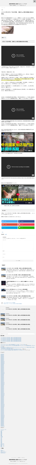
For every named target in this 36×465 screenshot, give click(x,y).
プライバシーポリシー (14, 457)
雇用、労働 (2, 445)
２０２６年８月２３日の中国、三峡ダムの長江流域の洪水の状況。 (18, 309)
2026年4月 (2, 357)
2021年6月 (2, 409)
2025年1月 (2, 371)
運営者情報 (19, 457)
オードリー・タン (3, 429)
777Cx (24, 344)
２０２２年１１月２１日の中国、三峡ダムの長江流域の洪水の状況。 (19, 268)
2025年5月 (2, 367)
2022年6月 (2, 398)
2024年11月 (2, 372)
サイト (3, 257)
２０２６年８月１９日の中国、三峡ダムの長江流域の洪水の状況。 (11, 341)
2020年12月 (2, 415)
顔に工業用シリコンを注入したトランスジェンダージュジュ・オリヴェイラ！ (13, 347)
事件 (1, 431)
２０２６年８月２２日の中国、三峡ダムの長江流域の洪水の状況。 (18, 315)
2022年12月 (2, 393)
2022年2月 (2, 402)
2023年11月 (2, 383)
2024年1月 (2, 381)
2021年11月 (2, 405)
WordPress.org (3, 452)
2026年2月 (2, 359)
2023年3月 (2, 390)
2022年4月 (2, 400)
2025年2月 (2, 370)
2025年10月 (2, 363)
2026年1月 (2, 360)
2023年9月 (2, 385)
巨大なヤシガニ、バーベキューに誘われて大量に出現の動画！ (13, 303)
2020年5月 (2, 421)
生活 (1, 437)
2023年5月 (2, 388)
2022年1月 (2, 403)
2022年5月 (2, 399)
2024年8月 (2, 375)
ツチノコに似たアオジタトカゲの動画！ (10, 302)
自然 (1, 441)
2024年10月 (2, 373)
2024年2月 (2, 380)
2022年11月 (2, 394)
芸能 (1, 442)
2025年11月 (2, 362)
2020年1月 (2, 425)
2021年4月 (2, 411)
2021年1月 (2, 414)
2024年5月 (2, 377)
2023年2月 (2, 391)
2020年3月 (2, 423)
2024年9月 (2, 374)
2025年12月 (2, 361)
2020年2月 (2, 424)
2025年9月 (2, 364)
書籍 (1, 435)
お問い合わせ (23, 457)
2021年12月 (2, 404)
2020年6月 (2, 420)
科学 (1, 439)
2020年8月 (2, 418)
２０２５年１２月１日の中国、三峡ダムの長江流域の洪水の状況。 (18, 274)
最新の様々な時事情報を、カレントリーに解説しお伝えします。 (18, 461)
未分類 (2, 436)
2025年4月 (2, 368)
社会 (1, 438)
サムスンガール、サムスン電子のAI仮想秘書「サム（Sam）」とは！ (11, 344)
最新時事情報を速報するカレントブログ (18, 3)
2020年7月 (2, 419)
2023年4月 (2, 389)
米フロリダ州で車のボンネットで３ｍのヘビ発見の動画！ (17, 289)
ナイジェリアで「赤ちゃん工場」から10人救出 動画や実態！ (10, 345)
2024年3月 (2, 379)
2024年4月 (2, 378)
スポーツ (2, 430)
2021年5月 (2, 410)
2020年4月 (2, 422)
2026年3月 (2, 358)
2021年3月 (2, 412)
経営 (1, 440)
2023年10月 (2, 384)
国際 (1, 432)
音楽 (1, 446)
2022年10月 (2, 395)
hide (5, 37)
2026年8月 (2, 354)
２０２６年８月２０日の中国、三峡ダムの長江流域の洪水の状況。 (18, 324)
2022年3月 (2, 401)
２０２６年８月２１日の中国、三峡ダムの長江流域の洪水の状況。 (18, 319)
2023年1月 (2, 392)
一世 (6, 234)
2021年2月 (2, 413)
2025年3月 (2, 369)
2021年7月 (2, 408)
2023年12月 (2, 382)
